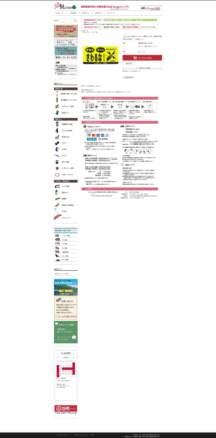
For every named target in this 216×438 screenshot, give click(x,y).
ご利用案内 (73, 13)
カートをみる (158, 6)
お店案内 (92, 435)
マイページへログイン (147, 6)
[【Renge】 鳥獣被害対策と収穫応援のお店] (65, 9)
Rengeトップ (60, 13)
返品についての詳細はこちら (133, 71)
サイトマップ (111, 13)
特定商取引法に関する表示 (80, 435)
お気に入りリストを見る (61, 273)
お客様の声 (98, 13)
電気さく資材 (85, 32)
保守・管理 (94, 32)
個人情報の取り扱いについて (63, 435)
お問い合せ (85, 13)
